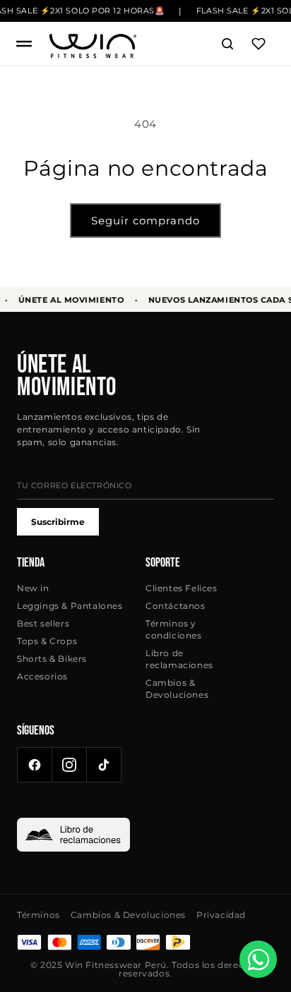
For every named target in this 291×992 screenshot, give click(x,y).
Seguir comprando (145, 220)
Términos (38, 914)
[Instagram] (69, 765)
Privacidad (221, 914)
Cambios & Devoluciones (177, 688)
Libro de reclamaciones (179, 659)
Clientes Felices (182, 588)
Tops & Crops (47, 641)
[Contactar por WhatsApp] (258, 959)
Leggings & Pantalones (70, 605)
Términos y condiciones (174, 629)
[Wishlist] (258, 43)
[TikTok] (104, 765)
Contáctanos (176, 605)
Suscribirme (58, 521)
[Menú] (24, 43)
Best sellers (43, 623)
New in (33, 588)
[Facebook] (35, 765)
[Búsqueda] (227, 43)
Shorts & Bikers (52, 658)
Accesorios (42, 676)
